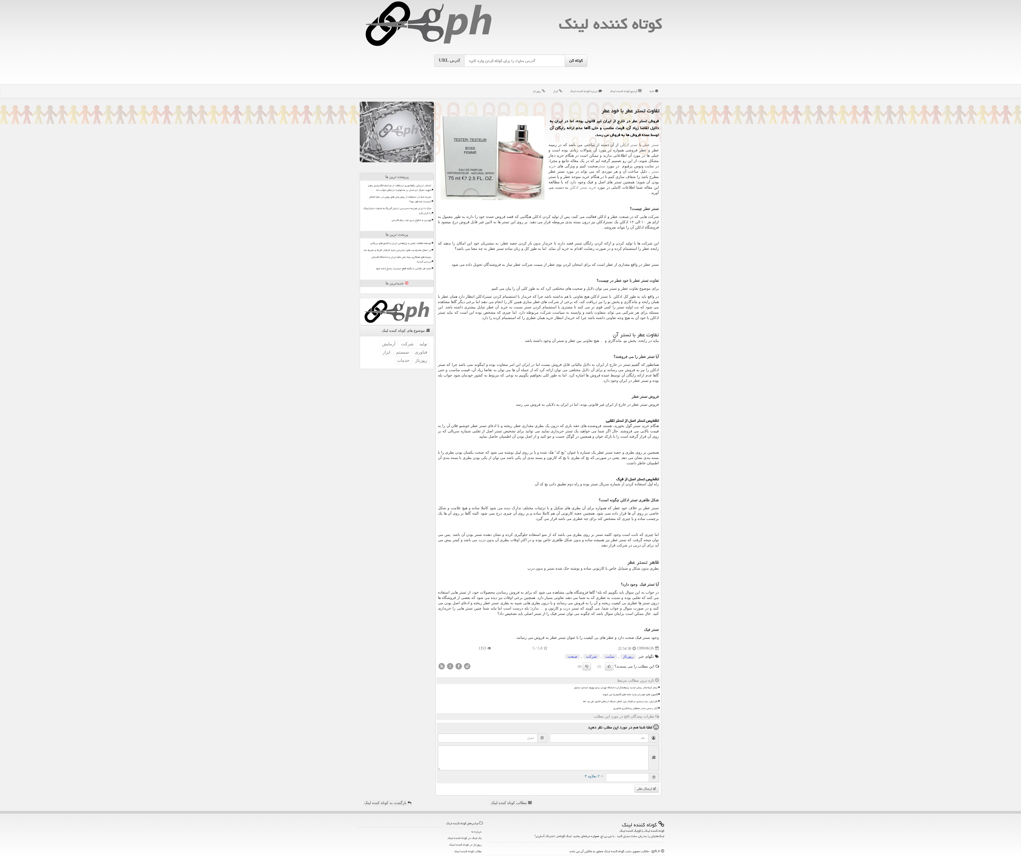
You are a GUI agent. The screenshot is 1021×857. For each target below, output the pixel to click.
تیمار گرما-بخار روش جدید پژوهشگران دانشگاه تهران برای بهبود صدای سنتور (616, 687)
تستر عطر (651, 145)
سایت (609, 657)
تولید (423, 344)
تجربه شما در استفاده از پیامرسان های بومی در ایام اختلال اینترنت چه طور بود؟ (400, 199)
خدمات (403, 360)
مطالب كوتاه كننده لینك (468, 851)
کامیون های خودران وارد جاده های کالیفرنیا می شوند (630, 694)
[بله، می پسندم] (609, 666)
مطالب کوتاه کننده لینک (509, 803)
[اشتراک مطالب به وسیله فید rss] (441, 666)
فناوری (421, 352)
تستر (601, 166)
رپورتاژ (537, 91)
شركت (591, 657)
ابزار (556, 91)
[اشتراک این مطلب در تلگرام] (467, 666)
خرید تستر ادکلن (583, 187)
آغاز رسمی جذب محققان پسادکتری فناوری (635, 708)
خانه (652, 91)
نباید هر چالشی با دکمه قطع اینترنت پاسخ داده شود (403, 268)
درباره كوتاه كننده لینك (584, 91)
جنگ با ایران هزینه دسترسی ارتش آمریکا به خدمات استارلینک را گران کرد (397, 211)
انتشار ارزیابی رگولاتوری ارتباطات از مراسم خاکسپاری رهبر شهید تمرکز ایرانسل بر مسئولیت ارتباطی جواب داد (399, 188)
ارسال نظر (645, 788)
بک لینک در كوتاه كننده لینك (464, 838)
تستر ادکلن (629, 145)
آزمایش (388, 344)
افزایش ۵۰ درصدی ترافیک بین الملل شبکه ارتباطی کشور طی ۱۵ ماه (620, 701)
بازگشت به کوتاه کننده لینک (386, 803)
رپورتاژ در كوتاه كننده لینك (465, 844)
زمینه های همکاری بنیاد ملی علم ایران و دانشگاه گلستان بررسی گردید (401, 259)
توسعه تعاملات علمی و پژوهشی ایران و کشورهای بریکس (400, 243)
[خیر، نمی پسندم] (587, 666)
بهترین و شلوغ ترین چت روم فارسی (411, 220)
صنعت (573, 657)
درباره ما (476, 831)
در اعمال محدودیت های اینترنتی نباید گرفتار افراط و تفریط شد (397, 250)
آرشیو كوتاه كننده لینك (624, 91)
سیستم (402, 352)
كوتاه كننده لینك (610, 24)
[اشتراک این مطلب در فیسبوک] (458, 666)
